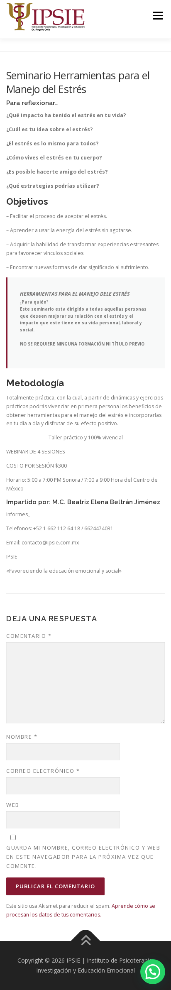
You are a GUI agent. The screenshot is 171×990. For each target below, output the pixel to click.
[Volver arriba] (85, 941)
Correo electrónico (43, 770)
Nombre (21, 736)
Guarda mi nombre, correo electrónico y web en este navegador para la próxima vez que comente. (83, 857)
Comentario (28, 636)
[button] (152, 971)
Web (13, 805)
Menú (157, 15)
